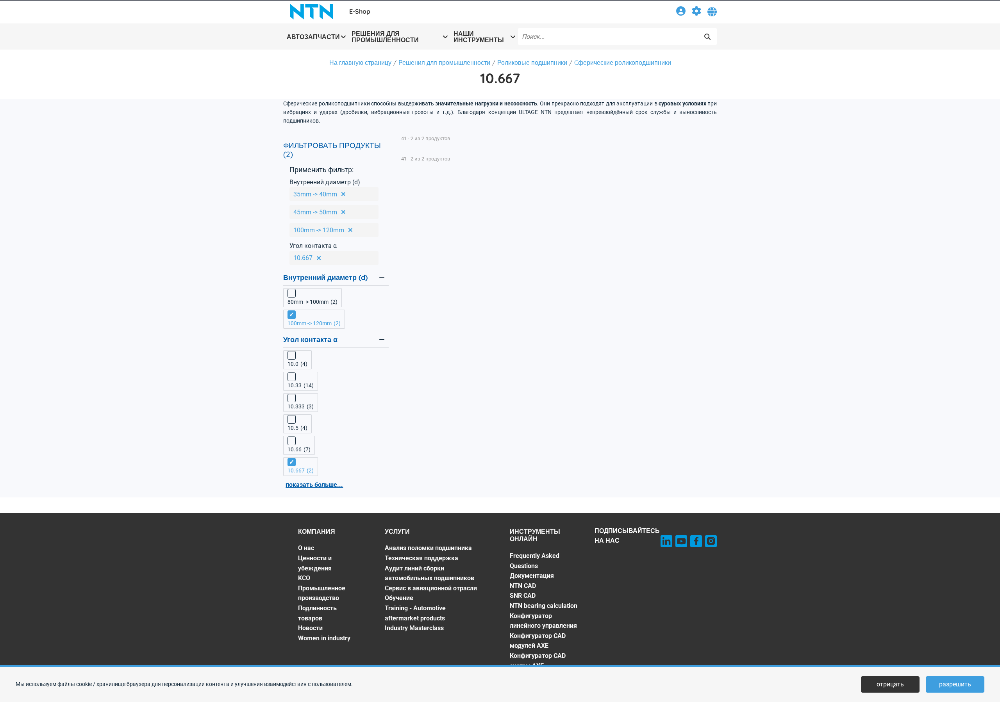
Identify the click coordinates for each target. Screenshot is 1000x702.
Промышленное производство (321, 593)
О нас (306, 548)
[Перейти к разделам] (696, 12)
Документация (532, 575)
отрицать (890, 684)
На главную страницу (360, 62)
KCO (304, 578)
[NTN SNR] (311, 12)
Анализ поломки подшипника (428, 548)
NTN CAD (523, 586)
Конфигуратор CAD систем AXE (538, 661)
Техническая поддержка (421, 558)
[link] (681, 12)
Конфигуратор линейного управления (543, 621)
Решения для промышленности (444, 62)
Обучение (399, 598)
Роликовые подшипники (532, 62)
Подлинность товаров (317, 613)
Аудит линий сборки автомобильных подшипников (429, 573)
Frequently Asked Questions (534, 561)
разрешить (955, 684)
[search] (707, 37)
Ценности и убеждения (315, 563)
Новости (310, 628)
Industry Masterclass (414, 628)
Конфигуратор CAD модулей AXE (538, 641)
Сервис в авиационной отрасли (431, 588)
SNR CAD (523, 595)
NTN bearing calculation (543, 605)
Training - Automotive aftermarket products (415, 613)
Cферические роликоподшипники (622, 62)
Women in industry (324, 638)
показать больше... (314, 484)
